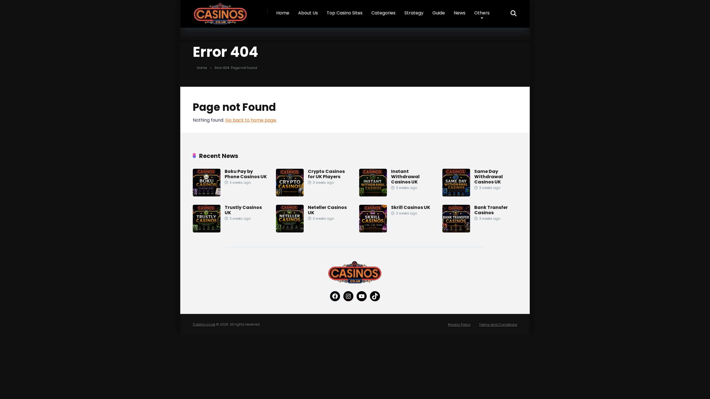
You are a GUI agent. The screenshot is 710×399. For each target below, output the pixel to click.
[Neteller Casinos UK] (290, 231)
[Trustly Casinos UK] (206, 231)
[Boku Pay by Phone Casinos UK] (206, 195)
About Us (308, 13)
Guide (438, 13)
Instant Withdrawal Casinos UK (405, 176)
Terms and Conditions (498, 324)
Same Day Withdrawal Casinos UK (488, 176)
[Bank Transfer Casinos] (456, 231)
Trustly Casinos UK (243, 210)
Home (282, 13)
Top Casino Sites (344, 13)
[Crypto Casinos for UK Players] (290, 195)
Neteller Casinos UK (327, 210)
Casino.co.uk (204, 324)
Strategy (414, 13)
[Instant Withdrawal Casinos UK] (373, 195)
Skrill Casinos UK (410, 207)
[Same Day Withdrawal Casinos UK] (456, 195)
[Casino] (220, 13)
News (459, 13)
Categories (383, 13)
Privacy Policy (459, 324)
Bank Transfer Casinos (491, 210)
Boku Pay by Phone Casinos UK (246, 174)
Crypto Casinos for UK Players (326, 174)
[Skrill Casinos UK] (373, 231)
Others (482, 13)
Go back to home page (250, 120)
